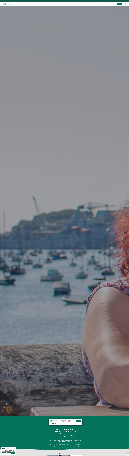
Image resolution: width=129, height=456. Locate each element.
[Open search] (123, 3)
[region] (8, 451)
